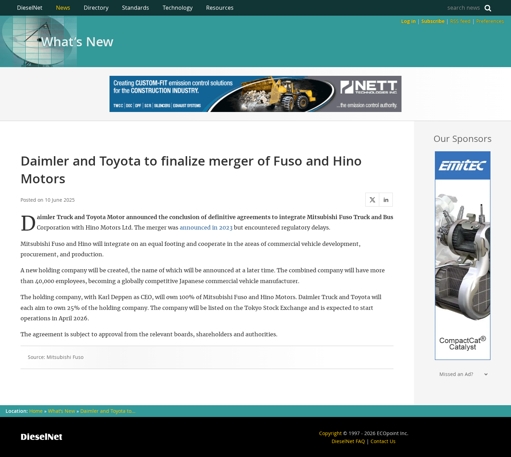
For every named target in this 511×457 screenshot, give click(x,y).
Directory (96, 7)
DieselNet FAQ (348, 441)
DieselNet (29, 7)
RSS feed (460, 21)
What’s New (77, 41)
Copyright (330, 433)
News (63, 7)
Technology (178, 7)
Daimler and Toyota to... (108, 411)
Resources (220, 7)
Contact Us (383, 441)
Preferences (490, 21)
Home (36, 411)
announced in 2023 (206, 228)
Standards (135, 7)
